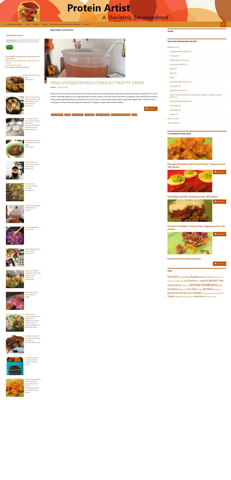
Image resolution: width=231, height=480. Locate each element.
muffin (184, 289)
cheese (202, 276)
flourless (192, 280)
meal (179, 289)
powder (200, 289)
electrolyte (77, 114)
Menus (45, 24)
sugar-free (178, 296)
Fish (171, 77)
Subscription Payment (14, 24)
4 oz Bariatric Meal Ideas (179, 51)
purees (188, 292)
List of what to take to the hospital (17, 67)
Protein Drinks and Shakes (179, 101)
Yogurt (172, 114)
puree (171, 292)
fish (185, 281)
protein (208, 289)
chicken (210, 277)
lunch (219, 285)
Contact (86, 24)
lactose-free (185, 285)
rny (202, 293)
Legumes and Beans (177, 90)
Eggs (171, 73)
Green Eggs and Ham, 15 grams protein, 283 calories (192, 196)
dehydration (57, 114)
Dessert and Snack (177, 64)
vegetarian (199, 296)
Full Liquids (174, 86)
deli (177, 281)
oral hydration (103, 114)
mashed (172, 289)
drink (68, 114)
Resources (171, 119)
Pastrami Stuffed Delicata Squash (184, 258)
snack (220, 293)
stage (170, 296)
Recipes (35, 24)
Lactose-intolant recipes (13, 65)
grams (171, 285)
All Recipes (171, 47)
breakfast (186, 277)
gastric (205, 280)
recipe (196, 292)
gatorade (89, 114)
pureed (179, 292)
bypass (195, 276)
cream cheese (171, 281)
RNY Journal (172, 123)
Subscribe (9, 47)
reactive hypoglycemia (121, 114)
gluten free (216, 280)
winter (215, 296)
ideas (178, 285)
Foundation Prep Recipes (179, 82)
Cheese (173, 56)
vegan (184, 297)
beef (180, 277)
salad (205, 293)
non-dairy (192, 289)
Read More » (152, 109)
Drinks (53, 87)
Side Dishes (174, 106)
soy (223, 293)
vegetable (190, 297)
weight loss (208, 297)
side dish (215, 293)
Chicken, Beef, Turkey (178, 60)
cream (221, 277)
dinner (181, 281)
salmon (210, 293)
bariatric (173, 276)
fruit (198, 281)
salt (134, 114)
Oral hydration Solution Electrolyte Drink (97, 82)
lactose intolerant (203, 284)
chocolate (216, 277)
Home (28, 24)
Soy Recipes (174, 110)
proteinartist (217, 289)
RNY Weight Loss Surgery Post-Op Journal (65, 24)
